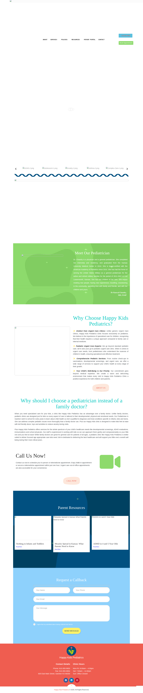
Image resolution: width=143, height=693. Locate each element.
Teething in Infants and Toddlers (30, 544)
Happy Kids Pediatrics (61, 690)
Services (53, 39)
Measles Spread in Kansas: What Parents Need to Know (69, 545)
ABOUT (45, 39)
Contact (101, 39)
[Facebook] (66, 680)
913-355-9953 (64, 668)
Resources (76, 39)
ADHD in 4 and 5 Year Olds (105, 544)
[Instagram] (77, 680)
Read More (19, 546)
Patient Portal (89, 39)
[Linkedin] (71, 680)
